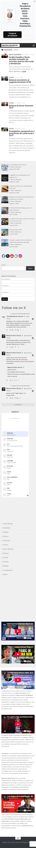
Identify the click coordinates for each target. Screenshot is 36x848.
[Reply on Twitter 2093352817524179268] (7, 380)
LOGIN (24, 71)
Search (3, 265)
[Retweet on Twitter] (11, 313)
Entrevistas (6, 540)
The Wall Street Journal (14, 316)
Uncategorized (7, 570)
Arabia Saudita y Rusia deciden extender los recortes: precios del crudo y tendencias (21, 60)
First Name (5, 286)
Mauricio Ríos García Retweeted (21, 313)
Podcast (5, 562)
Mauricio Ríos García (13, 335)
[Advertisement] (18, 599)
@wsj (27, 316)
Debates (5, 532)
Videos (5, 574)
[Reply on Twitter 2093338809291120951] (7, 330)
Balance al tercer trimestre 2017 (21, 106)
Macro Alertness (15, 54)
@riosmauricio (28, 335)
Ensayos (5, 536)
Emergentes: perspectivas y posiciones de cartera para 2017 (22, 133)
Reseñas (6, 566)
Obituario (6, 553)
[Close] (34, 1)
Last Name (5, 292)
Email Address (6, 279)
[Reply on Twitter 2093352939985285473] (7, 347)
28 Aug (8, 318)
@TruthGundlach (13, 340)
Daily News (6, 528)
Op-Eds (11, 77)
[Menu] (33, 45)
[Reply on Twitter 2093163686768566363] (7, 398)
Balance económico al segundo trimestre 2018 (20, 81)
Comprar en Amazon (12, 34)
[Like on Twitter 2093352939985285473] (16, 347)
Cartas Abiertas (8, 523)
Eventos (5, 545)
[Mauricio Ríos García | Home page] (13, 45)
